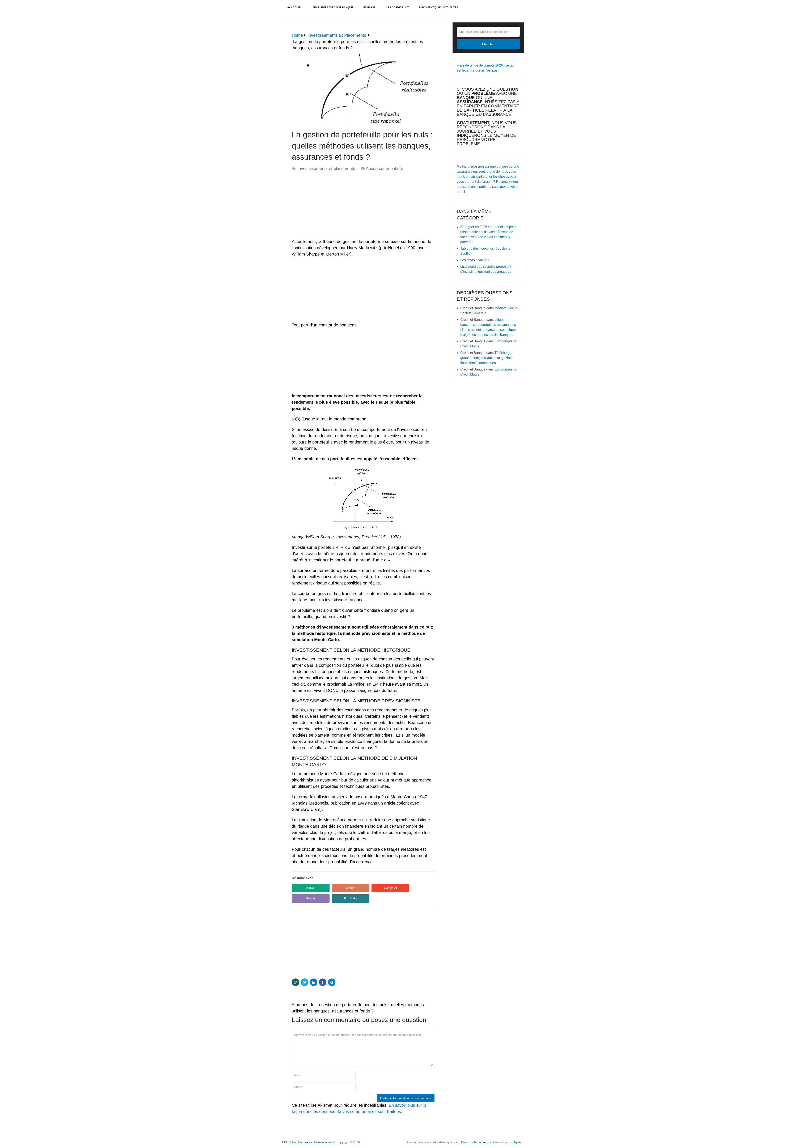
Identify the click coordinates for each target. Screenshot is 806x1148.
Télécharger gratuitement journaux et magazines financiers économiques (486, 358)
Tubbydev (515, 1142)
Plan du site (469, 1142)
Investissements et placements (326, 168)
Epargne (369, 7)
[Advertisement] (327, 205)
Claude (350, 888)
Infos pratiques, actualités (438, 7)
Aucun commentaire (384, 168)
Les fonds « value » (474, 260)
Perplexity (350, 898)
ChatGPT (311, 888)
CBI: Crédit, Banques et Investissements (309, 1142)
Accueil (296, 7)
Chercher (488, 44)
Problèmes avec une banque (333, 7)
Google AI (390, 888)
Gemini (310, 898)
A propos (485, 1142)
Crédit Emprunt (397, 7)
